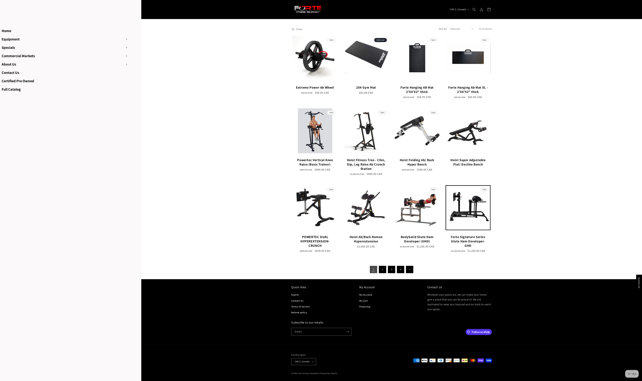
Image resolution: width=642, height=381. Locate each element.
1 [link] (373, 269)
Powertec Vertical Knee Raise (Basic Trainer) (315, 162)
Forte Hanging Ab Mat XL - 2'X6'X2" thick (468, 89)
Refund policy (299, 312)
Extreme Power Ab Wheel (315, 87)
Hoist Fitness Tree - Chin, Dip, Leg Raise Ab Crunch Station (366, 164)
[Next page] (409, 269)
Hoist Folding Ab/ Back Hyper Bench (417, 162)
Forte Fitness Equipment (308, 373)
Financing (364, 306)
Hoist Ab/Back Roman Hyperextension (366, 239)
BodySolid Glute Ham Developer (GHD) (417, 239)
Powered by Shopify (328, 373)
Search (295, 294)
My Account (365, 294)
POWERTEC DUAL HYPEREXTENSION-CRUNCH (315, 241)
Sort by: (443, 28)
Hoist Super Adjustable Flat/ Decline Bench (468, 162)
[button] (474, 9)
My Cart (363, 300)
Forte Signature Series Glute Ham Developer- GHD (468, 241)
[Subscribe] (347, 332)
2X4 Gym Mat (366, 87)
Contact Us (297, 300)
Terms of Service (300, 306)
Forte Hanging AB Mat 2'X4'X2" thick (417, 89)
